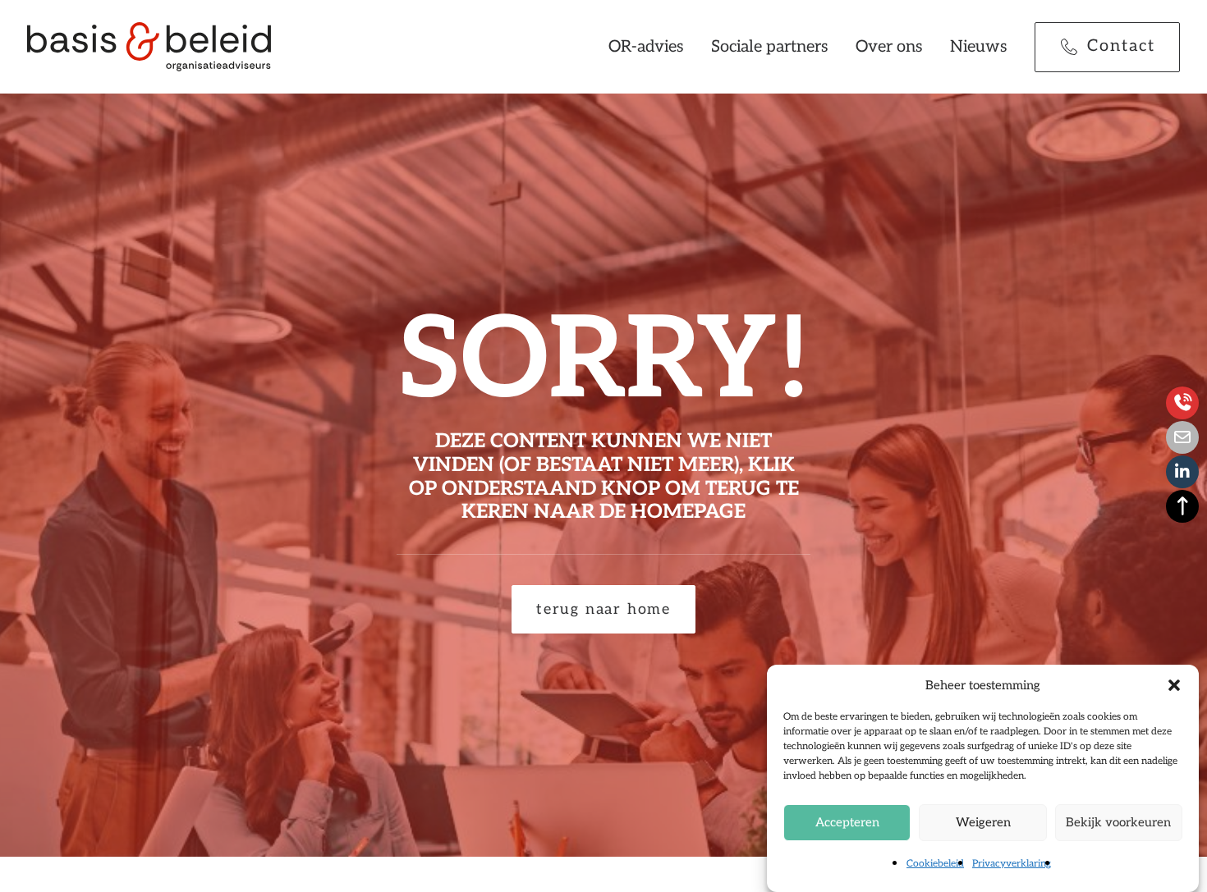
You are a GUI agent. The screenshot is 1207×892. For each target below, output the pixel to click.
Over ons (889, 47)
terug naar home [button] (603, 609)
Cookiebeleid (935, 864)
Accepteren (847, 822)
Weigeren (983, 822)
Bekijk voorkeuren (1118, 822)
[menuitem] (651, 47)
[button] (1174, 685)
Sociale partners (769, 47)
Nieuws (978, 47)
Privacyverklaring (1011, 864)
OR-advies (646, 47)
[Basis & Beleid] (149, 46)
